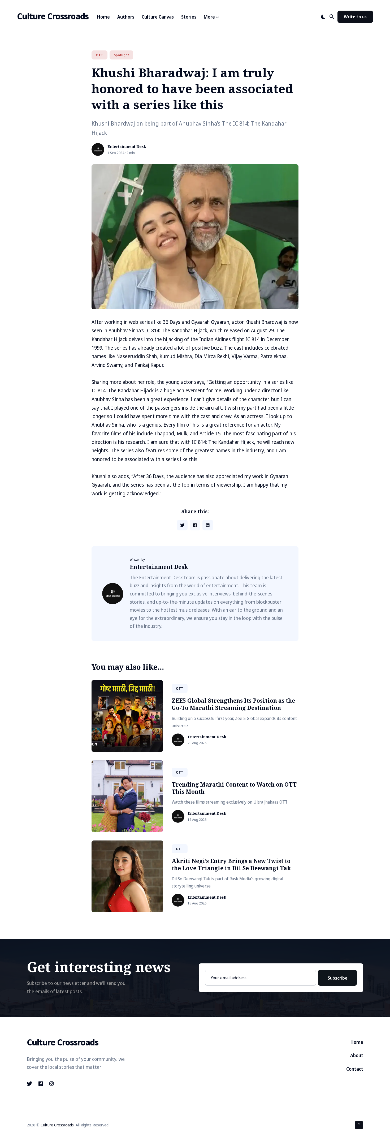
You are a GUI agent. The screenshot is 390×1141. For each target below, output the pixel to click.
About (356, 1055)
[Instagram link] (51, 1084)
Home (103, 17)
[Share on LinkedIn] (207, 525)
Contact (354, 1069)
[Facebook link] (40, 1084)
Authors (125, 17)
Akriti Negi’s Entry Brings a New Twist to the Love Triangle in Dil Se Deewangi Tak (231, 864)
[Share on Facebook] (195, 525)
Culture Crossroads (53, 16)
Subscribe (337, 978)
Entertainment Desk (126, 146)
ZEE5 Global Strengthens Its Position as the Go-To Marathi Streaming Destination (233, 704)
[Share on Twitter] (182, 525)
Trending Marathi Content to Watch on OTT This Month (234, 788)
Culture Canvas (158, 17)
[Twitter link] (30, 1084)
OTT (99, 55)
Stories (188, 17)
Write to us (355, 17)
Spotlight (121, 55)
